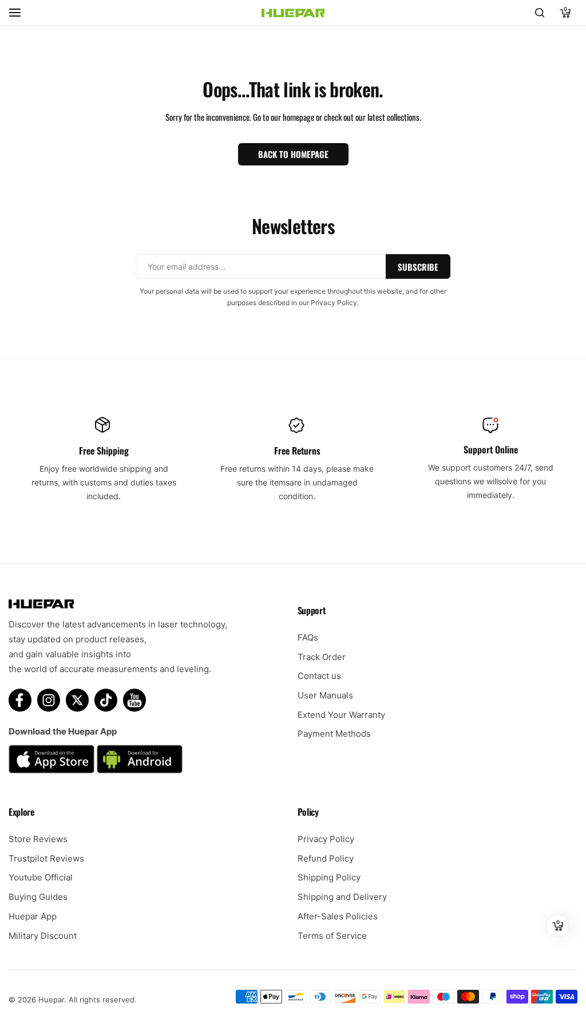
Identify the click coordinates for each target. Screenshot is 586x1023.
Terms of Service (332, 935)
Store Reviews (38, 839)
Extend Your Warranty (341, 714)
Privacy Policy (326, 839)
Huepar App (33, 916)
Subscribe (418, 266)
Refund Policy (326, 858)
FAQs (308, 637)
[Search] (539, 12)
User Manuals (325, 695)
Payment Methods (334, 733)
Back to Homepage (293, 154)
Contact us (319, 675)
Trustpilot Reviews (46, 858)
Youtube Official (41, 877)
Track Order (322, 656)
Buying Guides (38, 896)
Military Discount (43, 935)
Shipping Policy (329, 877)
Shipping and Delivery (342, 896)
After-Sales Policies (338, 916)
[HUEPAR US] (293, 12)
